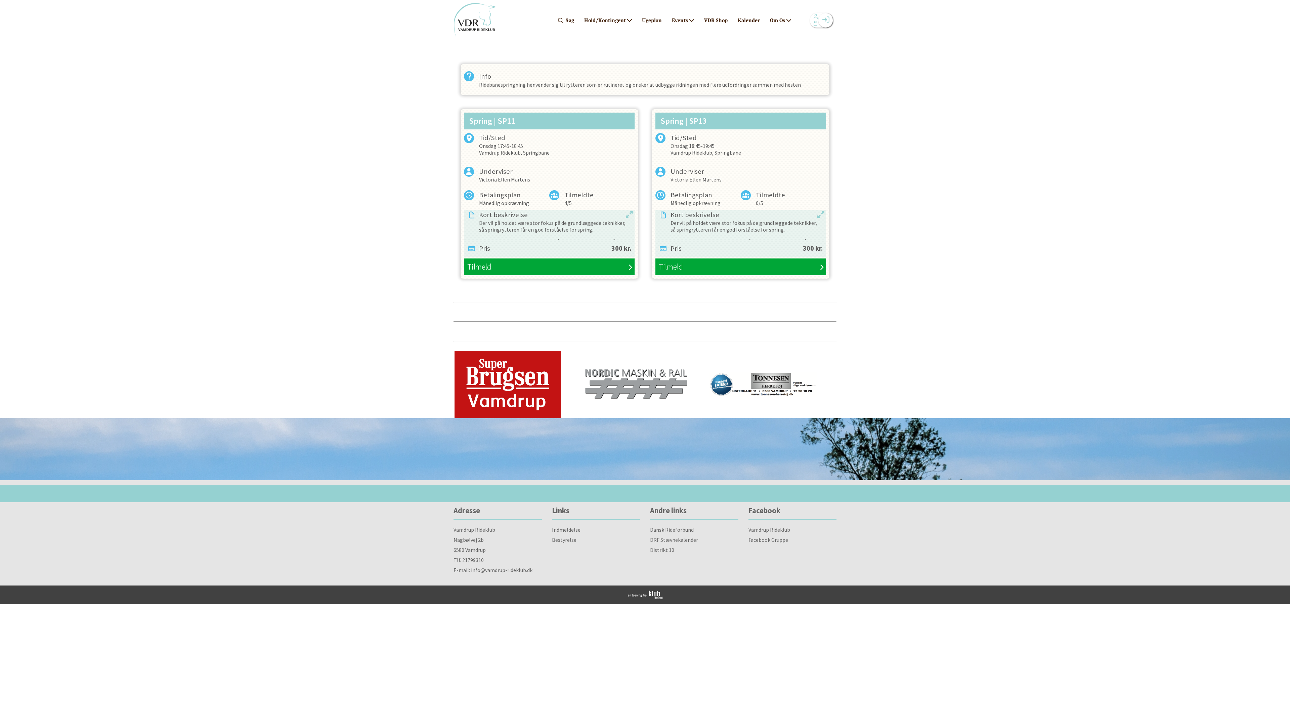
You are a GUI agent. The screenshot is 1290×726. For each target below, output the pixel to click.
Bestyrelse (564, 539)
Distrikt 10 (662, 550)
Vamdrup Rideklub (769, 529)
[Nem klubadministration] (645, 597)
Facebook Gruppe (768, 539)
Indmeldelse (566, 529)
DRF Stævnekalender (674, 539)
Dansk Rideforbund (672, 529)
